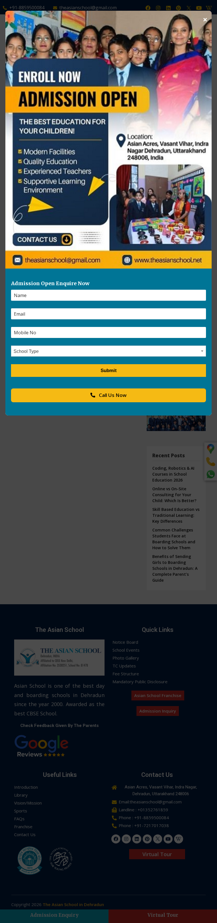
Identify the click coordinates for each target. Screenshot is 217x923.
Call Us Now (112, 395)
